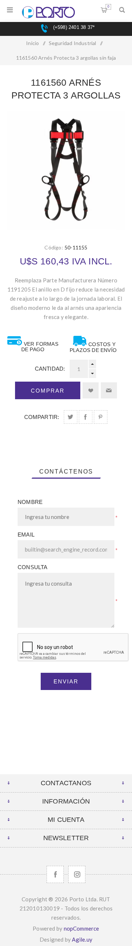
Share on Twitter (70, 417)
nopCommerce (81, 928)
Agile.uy (82, 939)
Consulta (33, 567)
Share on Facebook (85, 417)
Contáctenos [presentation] (66, 471)
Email (26, 534)
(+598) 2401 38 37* (73, 27)
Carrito (108, 6)
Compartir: (41, 417)
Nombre (30, 502)
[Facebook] (55, 874)
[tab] (66, 472)
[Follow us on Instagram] (76, 874)
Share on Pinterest (100, 417)
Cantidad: (50, 369)
